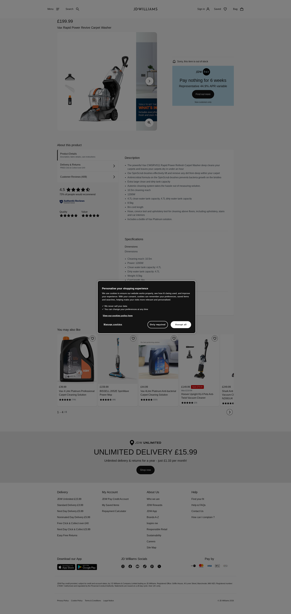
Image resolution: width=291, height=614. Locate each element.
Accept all (181, 324)
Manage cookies (113, 324)
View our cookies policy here (118, 315)
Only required (157, 324)
